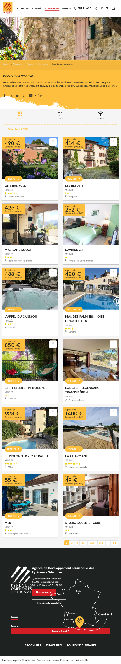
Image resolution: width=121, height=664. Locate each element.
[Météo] (102, 8)
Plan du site (28, 660)
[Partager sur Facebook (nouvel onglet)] (4, 96)
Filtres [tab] (101, 118)
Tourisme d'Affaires (81, 645)
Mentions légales (11, 660)
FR (107, 8)
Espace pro (54, 645)
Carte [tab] (60, 118)
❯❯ (114, 542)
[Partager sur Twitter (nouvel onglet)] (11, 96)
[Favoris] (96, 8)
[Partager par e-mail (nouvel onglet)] (30, 96)
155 (101, 542)
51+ (84, 542)
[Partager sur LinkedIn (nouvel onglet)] (17, 96)
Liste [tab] (19, 118)
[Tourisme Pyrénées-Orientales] (8, 7)
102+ (92, 542)
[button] (113, 8)
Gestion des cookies (47, 660)
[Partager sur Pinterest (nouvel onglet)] (24, 96)
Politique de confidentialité (74, 660)
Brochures (33, 645)
